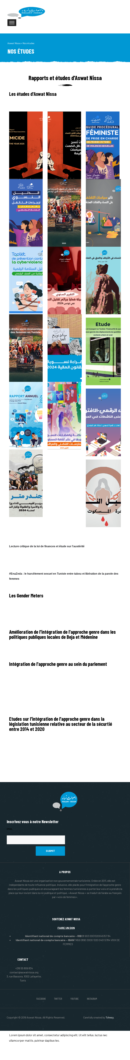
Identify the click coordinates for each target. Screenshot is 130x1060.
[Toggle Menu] (12, 22)
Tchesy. (110, 1017)
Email (10, 829)
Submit (50, 850)
